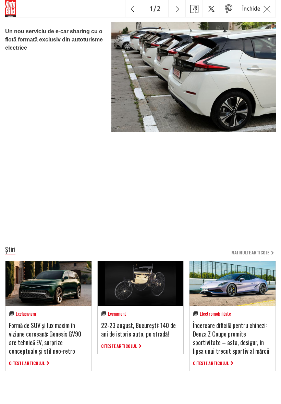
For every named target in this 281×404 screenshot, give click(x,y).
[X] (211, 8)
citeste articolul (27, 363)
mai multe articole (250, 252)
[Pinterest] (228, 8)
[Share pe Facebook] (194, 8)
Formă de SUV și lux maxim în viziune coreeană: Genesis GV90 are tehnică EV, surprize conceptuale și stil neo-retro (45, 338)
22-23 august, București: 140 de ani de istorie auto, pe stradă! (138, 329)
